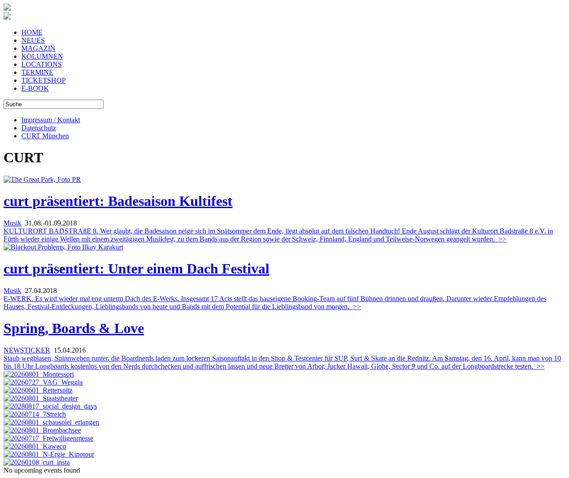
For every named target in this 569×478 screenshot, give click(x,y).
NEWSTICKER (27, 350)
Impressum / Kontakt (50, 120)
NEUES (33, 40)
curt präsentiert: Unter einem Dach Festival (136, 269)
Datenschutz (38, 128)
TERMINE (37, 72)
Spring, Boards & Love (74, 328)
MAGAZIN (38, 48)
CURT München (45, 136)
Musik (12, 223)
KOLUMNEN (42, 56)
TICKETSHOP (43, 80)
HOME (32, 32)
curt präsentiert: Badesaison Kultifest (118, 201)
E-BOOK (35, 88)
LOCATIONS (41, 64)
